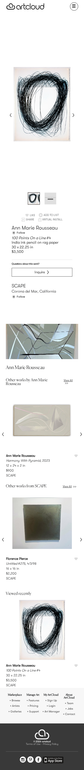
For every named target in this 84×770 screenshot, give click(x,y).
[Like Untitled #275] (76, 559)
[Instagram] (23, 760)
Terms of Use (33, 744)
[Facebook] (38, 760)
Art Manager (52, 711)
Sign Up (52, 700)
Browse (16, 700)
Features (34, 700)
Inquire (40, 272)
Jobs (70, 708)
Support (34, 711)
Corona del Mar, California (34, 291)
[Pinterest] (30, 760)
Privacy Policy (50, 744)
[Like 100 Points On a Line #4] (76, 666)
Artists (16, 705)
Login (52, 705)
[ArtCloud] (25, 6)
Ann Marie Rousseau (35, 228)
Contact (70, 714)
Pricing (34, 705)
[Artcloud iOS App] (53, 761)
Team (70, 703)
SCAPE (19, 286)
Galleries (15, 711)
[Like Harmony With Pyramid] (76, 456)
